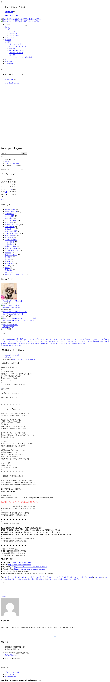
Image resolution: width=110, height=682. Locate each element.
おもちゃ (4, 339)
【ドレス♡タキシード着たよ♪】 (12, 301)
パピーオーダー (10, 676)
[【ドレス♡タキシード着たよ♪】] (9, 299)
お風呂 (21, 339)
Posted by (12, 355)
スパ (47, 339)
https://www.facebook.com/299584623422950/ (30, 567)
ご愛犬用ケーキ (10, 229)
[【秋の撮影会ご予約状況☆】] (11, 305)
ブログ (12, 341)
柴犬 (29, 343)
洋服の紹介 (9, 270)
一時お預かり (9, 244)
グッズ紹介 (9, 222)
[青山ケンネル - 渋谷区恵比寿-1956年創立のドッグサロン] (21, 19)
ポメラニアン (86, 341)
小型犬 (16, 343)
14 (10, 189)
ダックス (52, 339)
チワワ (58, 339)
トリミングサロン (84, 339)
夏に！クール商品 (11, 255)
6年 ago (8, 357)
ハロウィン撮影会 (11, 240)
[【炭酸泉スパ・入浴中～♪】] (11, 346)
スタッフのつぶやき (12, 233)
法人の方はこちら (11, 655)
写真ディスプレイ (11, 248)
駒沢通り (82, 343)
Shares (3, 597)
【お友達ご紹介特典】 (8, 327)
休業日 (102, 341)
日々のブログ (9, 263)
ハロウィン (9, 238)
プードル (26, 341)
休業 (97, 341)
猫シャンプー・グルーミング (15, 274)
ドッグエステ (95, 339)
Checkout (15, 15)
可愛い (5, 343)
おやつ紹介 (9, 218)
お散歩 (9, 339)
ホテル (79, 341)
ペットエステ (39, 341)
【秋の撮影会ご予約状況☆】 (10, 307)
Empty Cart (9, 12)
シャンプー (42, 339)
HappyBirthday (10, 210)
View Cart (8, 15)
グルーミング (33, 339)
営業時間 (8, 253)
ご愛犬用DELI (10, 227)
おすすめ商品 (9, 214)
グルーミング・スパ (12, 672)
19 (6, 192)
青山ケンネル (60, 343)
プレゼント (19, 341)
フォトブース (5, 341)
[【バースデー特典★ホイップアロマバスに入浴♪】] (18, 318)
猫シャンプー (47, 343)
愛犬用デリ (9, 257)
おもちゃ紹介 (9, 216)
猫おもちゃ (9, 272)
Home (7, 161)
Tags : (3, 577)
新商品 (7, 261)
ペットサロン (48, 341)
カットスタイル (10, 220)
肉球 (54, 343)
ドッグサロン (104, 339)
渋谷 (32, 343)
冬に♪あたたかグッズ (12, 250)
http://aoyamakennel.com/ (22, 562)
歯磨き (7, 268)
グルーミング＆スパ (12, 163)
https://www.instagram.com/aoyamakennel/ (29, 569)
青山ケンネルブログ (72, 343)
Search (24, 153)
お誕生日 (15, 339)
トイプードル (65, 339)
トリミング (74, 339)
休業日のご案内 (10, 246)
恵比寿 (21, 343)
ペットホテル (9, 242)
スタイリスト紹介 (11, 231)
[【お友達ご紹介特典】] (9, 325)
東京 (25, 343)
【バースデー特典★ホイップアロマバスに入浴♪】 (18, 320)
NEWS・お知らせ (11, 212)
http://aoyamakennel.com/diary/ (19, 565)
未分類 (7, 266)
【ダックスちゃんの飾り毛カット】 (13, 314)
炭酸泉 (36, 343)
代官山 (93, 341)
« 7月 (3, 199)
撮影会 (7, 259)
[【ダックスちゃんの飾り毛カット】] (14, 312)
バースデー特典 (10, 235)
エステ (26, 339)
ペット (32, 341)
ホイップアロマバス (69, 341)
